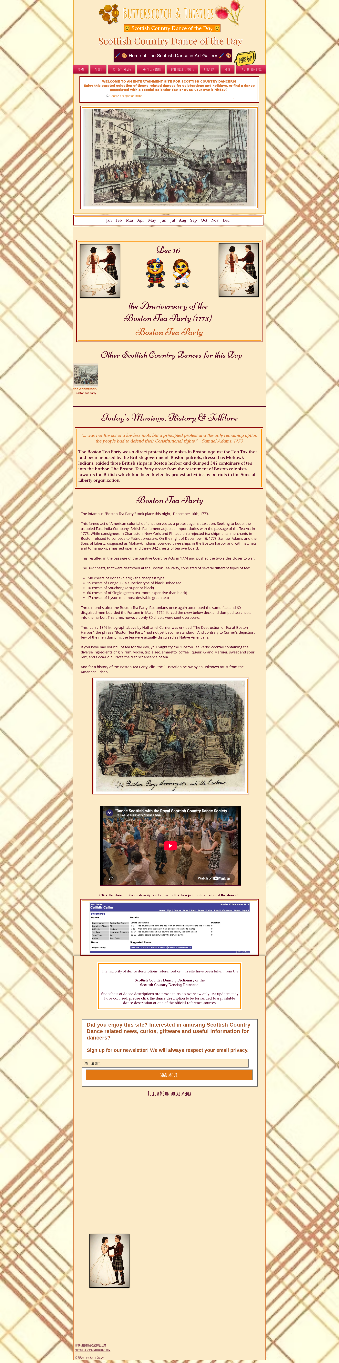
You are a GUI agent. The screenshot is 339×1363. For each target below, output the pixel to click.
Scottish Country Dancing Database (169, 984)
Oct (204, 220)
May (152, 220)
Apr (140, 220)
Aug (182, 220)
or (197, 980)
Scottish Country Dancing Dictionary (164, 980)
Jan (109, 220)
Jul (172, 220)
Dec (226, 220)
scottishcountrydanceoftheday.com (92, 1350)
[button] (168, 28)
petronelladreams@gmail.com (90, 1345)
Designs (100, 1358)
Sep (193, 220)
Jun (162, 220)
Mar (130, 220)
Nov (215, 220)
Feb (119, 220)
